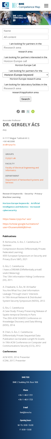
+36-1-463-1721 (25, 395)
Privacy (38, 193)
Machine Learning (12, 197)
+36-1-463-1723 (25, 399)
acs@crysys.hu (9, 144)
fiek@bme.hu (25, 412)
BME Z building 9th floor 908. (25, 382)
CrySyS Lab (10, 158)
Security (29, 193)
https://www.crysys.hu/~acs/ (17, 219)
